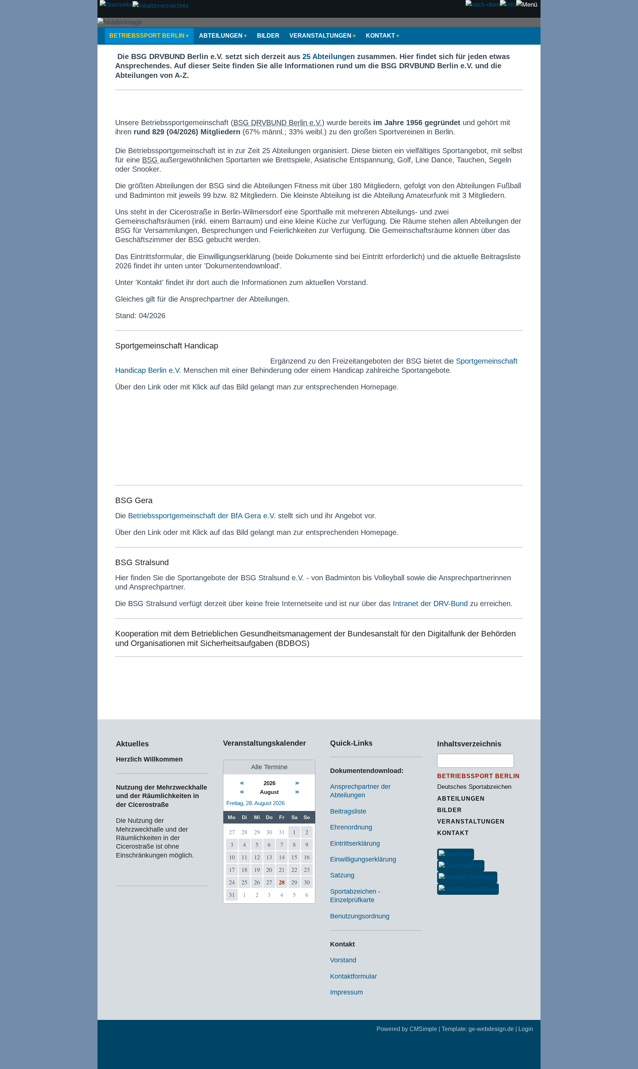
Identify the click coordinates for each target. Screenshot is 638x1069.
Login (525, 1029)
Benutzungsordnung (360, 916)
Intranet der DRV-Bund (430, 603)
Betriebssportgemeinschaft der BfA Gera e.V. (202, 516)
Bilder (268, 35)
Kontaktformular (353, 976)
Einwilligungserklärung (363, 859)
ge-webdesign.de (491, 1029)
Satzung (342, 875)
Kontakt (380, 35)
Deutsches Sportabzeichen (474, 786)
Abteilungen (221, 35)
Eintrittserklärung (355, 843)
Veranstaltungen (320, 35)
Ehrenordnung (351, 827)
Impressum (346, 992)
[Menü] (526, 4)
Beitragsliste (348, 811)
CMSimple (423, 1029)
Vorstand (343, 960)
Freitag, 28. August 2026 (255, 803)
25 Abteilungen (328, 56)
